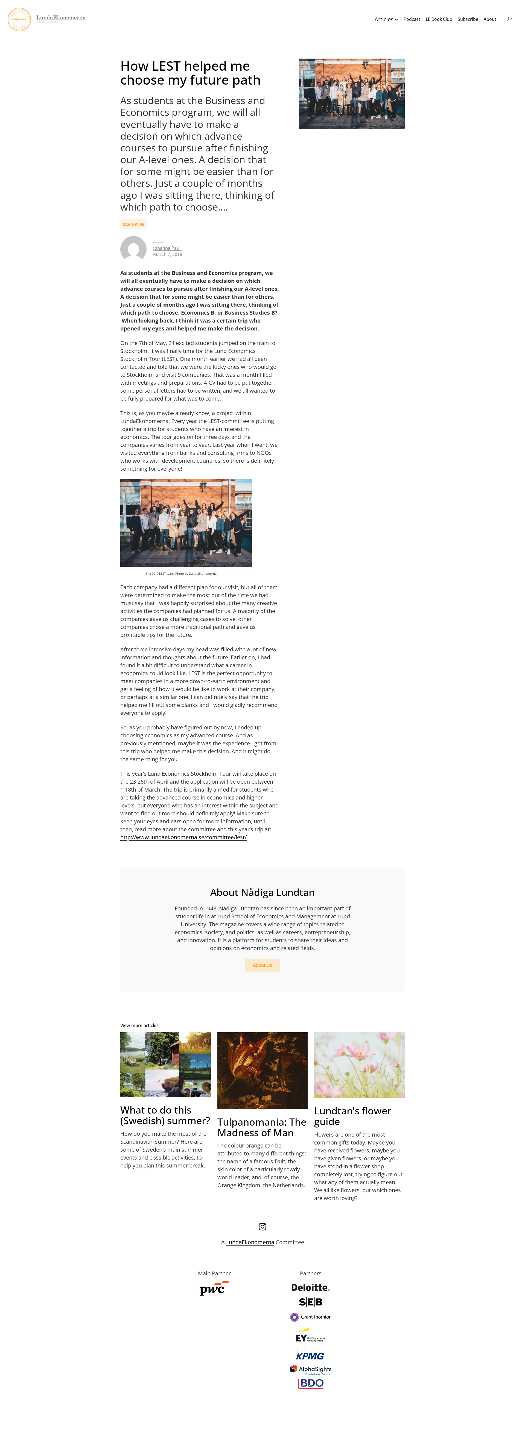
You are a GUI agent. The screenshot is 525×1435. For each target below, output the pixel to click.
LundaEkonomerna (250, 1242)
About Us (262, 965)
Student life (133, 224)
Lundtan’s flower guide (352, 1116)
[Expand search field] (509, 19)
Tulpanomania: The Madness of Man (261, 1127)
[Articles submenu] (396, 19)
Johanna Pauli (167, 248)
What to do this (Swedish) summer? (165, 1115)
